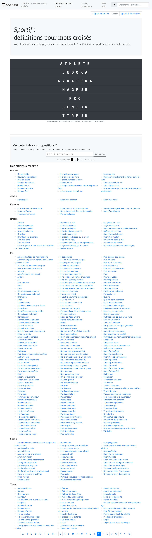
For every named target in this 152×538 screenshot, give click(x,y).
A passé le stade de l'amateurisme (32, 257)
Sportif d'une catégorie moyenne (118, 462)
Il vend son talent (68, 294)
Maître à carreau (110, 499)
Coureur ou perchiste (26, 177)
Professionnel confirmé (70, 479)
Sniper (106, 519)
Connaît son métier (26, 328)
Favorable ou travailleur (28, 397)
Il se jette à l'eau (67, 240)
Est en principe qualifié (27, 365)
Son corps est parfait (113, 182)
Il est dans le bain (68, 228)
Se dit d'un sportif (111, 320)
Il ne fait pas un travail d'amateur (75, 277)
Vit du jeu (107, 431)
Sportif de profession (113, 354)
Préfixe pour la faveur (113, 291)
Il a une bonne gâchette (28, 519)
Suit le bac (108, 374)
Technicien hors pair (112, 380)
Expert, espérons (25, 382)
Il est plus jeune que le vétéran (74, 445)
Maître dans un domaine (71, 320)
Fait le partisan (24, 388)
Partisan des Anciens (69, 391)
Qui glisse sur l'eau (111, 222)
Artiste (20, 277)
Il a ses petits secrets (26, 417)
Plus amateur (109, 260)
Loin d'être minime (68, 465)
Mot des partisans (68, 328)
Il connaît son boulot (26, 425)
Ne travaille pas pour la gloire (73, 365)
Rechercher (100, 154)
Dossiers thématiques (86, 4)
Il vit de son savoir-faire (71, 302)
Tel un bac (108, 382)
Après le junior (23, 451)
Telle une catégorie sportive (116, 468)
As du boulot (23, 282)
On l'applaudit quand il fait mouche (119, 508)
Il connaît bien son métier (28, 422)
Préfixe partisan (110, 288)
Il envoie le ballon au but (28, 522)
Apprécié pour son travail (28, 274)
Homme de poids (25, 188)
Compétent (22, 308)
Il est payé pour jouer (27, 434)
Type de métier (110, 408)
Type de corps (109, 405)
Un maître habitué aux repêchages (118, 245)
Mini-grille (104, 4)
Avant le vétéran (24, 457)
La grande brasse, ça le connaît (74, 245)
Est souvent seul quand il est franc (32, 499)
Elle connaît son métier (27, 337)
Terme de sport (110, 391)
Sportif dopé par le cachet (115, 357)
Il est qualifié (66, 257)
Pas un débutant (67, 405)
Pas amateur (66, 397)
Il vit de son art (67, 300)
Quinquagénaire (110, 442)
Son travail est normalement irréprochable (122, 337)
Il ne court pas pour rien (71, 274)
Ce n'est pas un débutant (28, 294)
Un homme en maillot (113, 242)
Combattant (22, 200)
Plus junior (65, 474)
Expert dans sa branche (28, 380)
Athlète (20, 222)
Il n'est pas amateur (69, 271)
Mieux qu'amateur (68, 325)
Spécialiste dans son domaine (116, 345)
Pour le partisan (110, 280)
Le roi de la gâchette (112, 497)
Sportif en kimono (111, 211)
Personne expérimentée (71, 417)
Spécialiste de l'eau (112, 231)
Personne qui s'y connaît (71, 422)
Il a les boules (23, 514)
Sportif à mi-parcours (113, 454)
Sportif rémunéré (111, 371)
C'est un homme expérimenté (30, 459)
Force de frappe (24, 211)
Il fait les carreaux (68, 491)
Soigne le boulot (110, 328)
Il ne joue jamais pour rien (71, 280)
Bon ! (19, 285)
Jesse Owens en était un (71, 191)
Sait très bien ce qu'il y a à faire (117, 317)
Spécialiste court (111, 342)
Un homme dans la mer (113, 240)
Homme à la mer (67, 222)
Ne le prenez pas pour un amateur (75, 357)
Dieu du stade (23, 180)
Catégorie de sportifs (27, 462)
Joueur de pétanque (112, 491)
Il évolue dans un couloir (71, 231)
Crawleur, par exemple (27, 237)
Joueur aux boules (68, 528)
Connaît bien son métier (28, 322)
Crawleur (21, 234)
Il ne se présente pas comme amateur (77, 288)
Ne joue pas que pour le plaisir (74, 354)
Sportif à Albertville (130, 13)
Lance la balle (109, 494)
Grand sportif (23, 185)
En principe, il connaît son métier (32, 354)
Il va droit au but (67, 519)
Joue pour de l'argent (70, 308)
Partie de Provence (69, 382)
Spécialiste (108, 340)
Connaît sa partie (25, 325)
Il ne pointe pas (67, 502)
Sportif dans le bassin (113, 234)
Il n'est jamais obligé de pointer (74, 499)
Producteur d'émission (113, 517)
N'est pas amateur (68, 334)
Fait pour (21, 391)
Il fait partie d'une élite (70, 494)
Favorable (21, 394)
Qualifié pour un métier (113, 300)
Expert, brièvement (26, 377)
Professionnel (109, 294)
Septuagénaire (109, 451)
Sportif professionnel (112, 362)
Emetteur (21, 497)
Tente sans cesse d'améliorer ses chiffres (121, 388)
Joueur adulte (66, 457)
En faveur (21, 351)
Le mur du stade (67, 459)
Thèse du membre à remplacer (117, 394)
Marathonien (109, 174)
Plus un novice (109, 271)
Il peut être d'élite (68, 505)
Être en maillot (24, 242)
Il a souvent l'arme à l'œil (28, 517)
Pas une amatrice (68, 411)
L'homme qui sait (68, 314)
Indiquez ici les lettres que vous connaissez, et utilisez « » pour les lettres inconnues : (52, 149)
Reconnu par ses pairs (113, 311)
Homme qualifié (24, 408)
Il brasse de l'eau (68, 225)
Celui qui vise (23, 494)
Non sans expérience (69, 374)
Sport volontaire (100, 13)
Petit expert (65, 425)
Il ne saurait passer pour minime (74, 451)
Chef (19, 300)
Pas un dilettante (68, 408)
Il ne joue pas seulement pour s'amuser (77, 282)
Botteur (20, 491)
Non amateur (66, 371)
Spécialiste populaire (112, 348)
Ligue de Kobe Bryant (70, 317)
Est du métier (23, 362)
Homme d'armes (24, 511)
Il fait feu (64, 488)
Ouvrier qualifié (67, 380)
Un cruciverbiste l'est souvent (116, 471)
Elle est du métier (25, 340)
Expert (20, 374)
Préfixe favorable (111, 285)
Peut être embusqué (112, 511)
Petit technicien (67, 431)
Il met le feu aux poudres (71, 497)
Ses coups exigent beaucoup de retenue (121, 208)
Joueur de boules (111, 488)
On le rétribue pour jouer (71, 377)
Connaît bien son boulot (28, 320)
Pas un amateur (67, 402)
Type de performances (113, 411)
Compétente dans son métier (30, 311)
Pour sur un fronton (112, 282)
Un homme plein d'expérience (116, 474)
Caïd (19, 288)
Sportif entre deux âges (114, 465)
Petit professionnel (68, 428)
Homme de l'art (24, 402)
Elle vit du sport (24, 348)
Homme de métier (25, 405)
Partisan (64, 385)
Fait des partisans (25, 385)
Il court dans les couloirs (71, 180)
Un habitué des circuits (113, 417)
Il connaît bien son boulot (28, 419)
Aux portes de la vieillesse (29, 454)
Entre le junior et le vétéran (29, 474)
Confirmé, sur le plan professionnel (33, 471)
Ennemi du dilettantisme (28, 360)
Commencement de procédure (31, 305)
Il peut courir (66, 182)
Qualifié (106, 297)
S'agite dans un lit (111, 225)
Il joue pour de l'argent (70, 262)
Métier (63, 322)
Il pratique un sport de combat (74, 208)
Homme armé (23, 508)
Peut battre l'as (67, 434)
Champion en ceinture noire (29, 208)
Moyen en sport (67, 468)
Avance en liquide (25, 231)
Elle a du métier (24, 334)
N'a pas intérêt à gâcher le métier (75, 331)
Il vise (63, 522)
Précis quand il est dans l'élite (116, 514)
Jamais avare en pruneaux (72, 525)
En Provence (23, 357)
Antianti (20, 271)
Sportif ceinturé (110, 200)
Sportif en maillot (111, 237)
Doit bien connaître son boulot (31, 331)
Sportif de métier (111, 351)
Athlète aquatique (25, 225)
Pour (105, 274)
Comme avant (23, 302)
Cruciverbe (12, 4)
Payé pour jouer (67, 414)
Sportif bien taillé (111, 185)
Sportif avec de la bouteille (115, 459)
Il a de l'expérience (25, 411)
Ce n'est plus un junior (27, 465)
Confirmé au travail (26, 468)
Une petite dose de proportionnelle (119, 428)
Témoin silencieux (111, 385)
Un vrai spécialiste (111, 422)
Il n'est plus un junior (69, 448)
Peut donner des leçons (114, 257)
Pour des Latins (110, 277)
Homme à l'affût (24, 505)
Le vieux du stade (68, 462)
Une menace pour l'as (113, 425)
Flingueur (21, 502)
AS (18, 280)
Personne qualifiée (68, 419)
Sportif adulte (109, 457)
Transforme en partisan (113, 400)
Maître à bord (66, 248)
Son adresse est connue (114, 331)
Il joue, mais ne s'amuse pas (72, 260)
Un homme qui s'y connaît (115, 419)
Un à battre (108, 414)
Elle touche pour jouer (27, 345)
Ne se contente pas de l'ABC (73, 360)
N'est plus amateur (68, 342)
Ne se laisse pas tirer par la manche (76, 211)
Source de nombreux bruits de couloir (120, 228)
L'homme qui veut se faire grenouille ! (77, 242)
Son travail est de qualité (114, 334)
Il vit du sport (66, 305)
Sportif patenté (110, 360)
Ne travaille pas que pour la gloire (75, 368)
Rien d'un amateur (111, 314)
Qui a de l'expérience (112, 302)
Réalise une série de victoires (116, 308)
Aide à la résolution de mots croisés (34, 4)
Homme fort (22, 191)
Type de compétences (113, 402)
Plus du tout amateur (112, 262)
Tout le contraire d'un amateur (117, 397)
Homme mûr (65, 442)
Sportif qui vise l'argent (114, 368)
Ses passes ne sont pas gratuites (118, 325)
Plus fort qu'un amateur (114, 268)
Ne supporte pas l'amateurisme (74, 362)
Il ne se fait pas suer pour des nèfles (76, 285)
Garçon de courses (25, 182)
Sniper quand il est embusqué (116, 522)
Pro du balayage (67, 214)
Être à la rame (23, 240)
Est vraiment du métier (27, 371)
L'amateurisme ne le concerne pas (75, 311)
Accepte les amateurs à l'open (31, 265)
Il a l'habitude (23, 414)
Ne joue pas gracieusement (72, 351)
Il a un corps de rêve (69, 177)
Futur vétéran (23, 477)
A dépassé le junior (26, 448)
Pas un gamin (66, 471)
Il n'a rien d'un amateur (70, 268)
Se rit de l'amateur (111, 322)
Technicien (108, 377)
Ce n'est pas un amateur (28, 291)
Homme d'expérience (27, 400)
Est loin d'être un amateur (29, 368)
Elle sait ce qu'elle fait (27, 342)
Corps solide (23, 174)
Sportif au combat (68, 200)
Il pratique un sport (26, 214)
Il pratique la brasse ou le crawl (74, 237)
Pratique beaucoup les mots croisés (76, 477)
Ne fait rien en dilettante (71, 348)
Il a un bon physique (69, 174)
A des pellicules (24, 488)
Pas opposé (65, 400)
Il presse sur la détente (70, 517)
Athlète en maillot (25, 228)
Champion (22, 297)
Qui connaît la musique (113, 305)
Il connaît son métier (26, 428)
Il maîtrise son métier (69, 265)
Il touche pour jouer (69, 291)
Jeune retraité (66, 454)
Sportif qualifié (110, 365)
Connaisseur (22, 317)
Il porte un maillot (68, 234)
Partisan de (65, 388)
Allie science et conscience (29, 268)
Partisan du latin (67, 394)
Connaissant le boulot (27, 314)
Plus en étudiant (110, 265)
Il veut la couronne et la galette (74, 297)
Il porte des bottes (68, 514)
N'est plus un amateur (70, 345)
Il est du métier (24, 431)
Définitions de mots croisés (63, 4)
